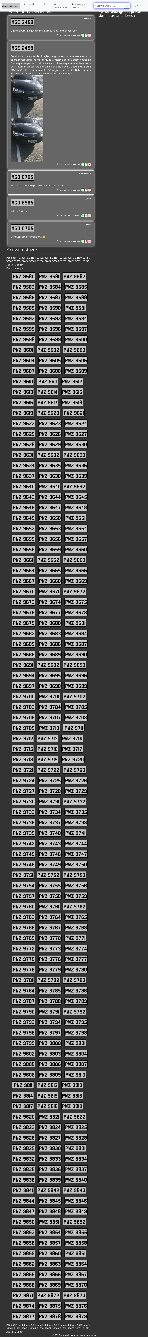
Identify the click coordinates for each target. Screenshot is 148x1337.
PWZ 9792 (74, 1011)
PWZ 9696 (76, 675)
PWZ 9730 (24, 801)
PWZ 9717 (72, 749)
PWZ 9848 (50, 1211)
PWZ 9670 (24, 591)
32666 (40, 261)
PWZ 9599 (50, 339)
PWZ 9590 (50, 308)
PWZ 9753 (74, 875)
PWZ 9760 (24, 906)
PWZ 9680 (50, 623)
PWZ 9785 (50, 990)
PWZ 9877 (24, 1316)
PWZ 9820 (24, 1117)
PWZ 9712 (23, 738)
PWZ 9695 (50, 675)
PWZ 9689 (50, 654)
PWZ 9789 (76, 1001)
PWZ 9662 (48, 560)
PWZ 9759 (76, 896)
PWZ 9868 (24, 1285)
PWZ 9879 (76, 1316)
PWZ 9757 (24, 896)
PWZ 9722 (48, 770)
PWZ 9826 (24, 1138)
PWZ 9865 (24, 1274)
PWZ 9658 (24, 549)
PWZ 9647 (50, 507)
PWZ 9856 (24, 1243)
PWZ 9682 (24, 633)
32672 (86, 261)
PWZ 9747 (76, 854)
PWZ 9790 (24, 1011)
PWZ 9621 (74, 413)
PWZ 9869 (50, 1285)
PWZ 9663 (74, 560)
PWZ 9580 (24, 276)
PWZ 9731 (49, 801)
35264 (20, 264)
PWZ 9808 (24, 1074)
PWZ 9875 (50, 1306)
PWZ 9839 (50, 1180)
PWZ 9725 (50, 780)
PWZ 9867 (76, 1274)
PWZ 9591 (75, 308)
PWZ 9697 (24, 686)
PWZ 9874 (24, 1306)
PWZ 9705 (76, 707)
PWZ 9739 (24, 833)
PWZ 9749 (50, 864)
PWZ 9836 (50, 1169)
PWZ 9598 (24, 339)
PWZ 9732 (74, 801)
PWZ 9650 (50, 518)
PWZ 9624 (76, 423)
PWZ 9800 (50, 1043)
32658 (63, 257)
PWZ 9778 (24, 969)
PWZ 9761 (49, 906)
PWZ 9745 (24, 854)
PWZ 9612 (72, 381)
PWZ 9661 (23, 560)
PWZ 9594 (76, 318)
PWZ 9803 (50, 1053)
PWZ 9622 (24, 423)
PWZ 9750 (76, 864)
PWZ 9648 (76, 507)
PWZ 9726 (76, 780)
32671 (78, 261)
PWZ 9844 (24, 1201)
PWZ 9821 (49, 1117)
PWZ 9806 (50, 1064)
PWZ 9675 (76, 602)
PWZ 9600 (76, 339)
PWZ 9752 (48, 875)
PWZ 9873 (74, 1295)
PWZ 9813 (72, 1085)
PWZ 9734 (50, 812)
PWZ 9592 (24, 318)
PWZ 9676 (24, 612)
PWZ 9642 (74, 486)
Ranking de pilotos (79, 5)
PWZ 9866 (50, 1274)
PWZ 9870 (76, 1285)
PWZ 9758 (50, 896)
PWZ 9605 (50, 360)
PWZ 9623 (50, 423)
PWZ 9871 (23, 1295)
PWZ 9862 (24, 1264)
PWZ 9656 (50, 539)
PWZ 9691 (23, 665)
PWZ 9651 (75, 518)
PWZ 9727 (24, 791)
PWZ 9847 (24, 1211)
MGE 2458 (22, 22)
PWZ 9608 (50, 371)
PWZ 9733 (24, 812)
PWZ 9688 (24, 654)
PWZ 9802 (24, 1053)
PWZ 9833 (50, 1159)
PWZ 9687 (76, 644)
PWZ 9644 (50, 497)
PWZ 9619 (23, 413)
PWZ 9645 (76, 497)
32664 (25, 261)
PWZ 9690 (76, 654)
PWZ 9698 (50, 686)
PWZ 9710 (49, 728)
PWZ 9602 (48, 350)
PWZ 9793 (24, 1022)
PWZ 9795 (76, 1022)
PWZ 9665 (50, 570)
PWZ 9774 (76, 948)
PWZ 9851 (49, 1222)
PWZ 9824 (50, 1127)
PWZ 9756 (76, 885)
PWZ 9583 (24, 287)
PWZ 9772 (24, 948)
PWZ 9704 (50, 707)
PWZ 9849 (76, 1211)
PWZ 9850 (24, 1222)
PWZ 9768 (76, 927)
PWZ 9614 (48, 392)
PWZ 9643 (24, 497)
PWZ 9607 (24, 371)
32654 (32, 257)
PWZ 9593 (50, 318)
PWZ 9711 (74, 728)
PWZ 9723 (74, 770)
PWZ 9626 (50, 434)
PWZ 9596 (50, 329)
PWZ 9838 (24, 1180)
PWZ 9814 (23, 1096)
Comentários (61, 7)
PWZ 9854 (50, 1232)
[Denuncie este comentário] (57, 35)
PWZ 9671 (49, 591)
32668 (55, 261)
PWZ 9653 (50, 528)
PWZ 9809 (50, 1074)
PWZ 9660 (76, 549)
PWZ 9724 (24, 780)
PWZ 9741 (75, 833)
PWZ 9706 (24, 717)
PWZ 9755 (50, 885)
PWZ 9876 (76, 1306)
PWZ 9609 (76, 371)
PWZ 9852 (74, 1222)
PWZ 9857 (50, 1243)
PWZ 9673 (24, 602)
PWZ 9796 (24, 1032)
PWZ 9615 (72, 392)
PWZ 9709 (24, 728)
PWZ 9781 (23, 980)
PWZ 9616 (23, 402)
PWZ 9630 (76, 444)
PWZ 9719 (48, 759)
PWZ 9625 (24, 434)
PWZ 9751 (23, 875)
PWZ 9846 (76, 1201)
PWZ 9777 (76, 959)
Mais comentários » (21, 249)
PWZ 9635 (50, 465)
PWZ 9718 (23, 759)
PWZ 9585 (76, 287)
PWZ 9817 (23, 1106)
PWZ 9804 (76, 1053)
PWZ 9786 (76, 990)
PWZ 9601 (23, 350)
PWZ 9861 (75, 1253)
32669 (63, 261)
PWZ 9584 (50, 287)
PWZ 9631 (23, 455)
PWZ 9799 (24, 1043)
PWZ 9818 (48, 1106)
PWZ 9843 (74, 1190)
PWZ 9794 (50, 1022)
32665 (32, 261)
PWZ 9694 (24, 675)
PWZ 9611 (47, 381)
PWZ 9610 (23, 381)
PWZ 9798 (76, 1032)
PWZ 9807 (76, 1064)
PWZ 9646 (24, 507)
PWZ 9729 (76, 791)
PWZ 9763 (24, 917)
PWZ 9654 (76, 528)
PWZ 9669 (76, 581)
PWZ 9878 (50, 1316)
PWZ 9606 (76, 360)
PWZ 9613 (23, 392)
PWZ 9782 (48, 980)
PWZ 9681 (75, 623)
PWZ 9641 (49, 486)
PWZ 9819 (72, 1106)
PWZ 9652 (24, 528)
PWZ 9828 (76, 1138)
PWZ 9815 (48, 1096)
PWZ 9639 (76, 476)
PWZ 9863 (50, 1264)
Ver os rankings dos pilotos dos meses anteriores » (120, 13)
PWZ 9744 (76, 843)
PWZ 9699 (76, 686)
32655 (40, 257)
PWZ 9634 (24, 465)
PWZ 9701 (49, 696)
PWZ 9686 (50, 644)
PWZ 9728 (50, 791)
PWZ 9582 (74, 276)
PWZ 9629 (50, 444)
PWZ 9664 (24, 570)
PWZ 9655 (24, 539)
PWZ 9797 (50, 1032)
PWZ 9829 (24, 1148)
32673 (9, 264)
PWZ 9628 (24, 444)
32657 (55, 257)
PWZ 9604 (24, 360)
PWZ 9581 (49, 276)
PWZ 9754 (24, 885)
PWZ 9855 (76, 1232)
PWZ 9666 (76, 570)
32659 (70, 257)
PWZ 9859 (24, 1253)
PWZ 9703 (24, 707)
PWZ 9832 (24, 1159)
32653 (25, 257)
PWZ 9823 (24, 1127)
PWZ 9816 (72, 1096)
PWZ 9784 (24, 990)
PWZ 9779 (50, 969)
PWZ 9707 (50, 717)
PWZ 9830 (50, 1148)
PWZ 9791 (49, 1011)
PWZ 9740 (50, 833)
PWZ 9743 (50, 843)
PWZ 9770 (50, 938)
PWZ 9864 (76, 1264)
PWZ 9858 (76, 1243)
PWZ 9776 (50, 959)
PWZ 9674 (50, 602)
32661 (86, 257)
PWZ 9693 (74, 665)
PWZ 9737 (50, 822)
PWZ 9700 (24, 696)
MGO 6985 (22, 202)
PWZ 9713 (48, 738)
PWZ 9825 (76, 1127)
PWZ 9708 (76, 717)
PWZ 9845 (50, 1201)
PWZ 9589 (24, 308)
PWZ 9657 (76, 539)
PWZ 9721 (23, 770)
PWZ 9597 (76, 329)
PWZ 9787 (24, 1001)
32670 (71, 261)
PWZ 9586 (24, 297)
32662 (9, 261)
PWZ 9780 (76, 969)
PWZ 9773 (50, 948)
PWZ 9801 (75, 1043)
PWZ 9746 (50, 854)
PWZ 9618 (72, 402)
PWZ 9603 (74, 350)
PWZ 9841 (23, 1190)
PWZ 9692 (48, 665)
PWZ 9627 (76, 434)
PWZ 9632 (48, 455)
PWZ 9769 (24, 938)
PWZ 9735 (76, 812)
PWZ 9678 (76, 612)
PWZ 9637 (24, 476)
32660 (78, 257)
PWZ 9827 (50, 1138)
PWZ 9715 (23, 749)
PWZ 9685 (24, 644)
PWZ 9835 (24, 1169)
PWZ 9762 (74, 906)
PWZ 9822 (74, 1117)
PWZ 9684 (76, 633)
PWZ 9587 (50, 297)
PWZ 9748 (24, 864)
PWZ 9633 (74, 455)
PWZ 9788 (50, 1001)
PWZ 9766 (24, 927)
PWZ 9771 (75, 938)
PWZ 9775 (24, 959)
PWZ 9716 (48, 749)
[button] (136, 6)
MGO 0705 (22, 177)
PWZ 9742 (24, 843)
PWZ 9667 (24, 581)
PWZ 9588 (76, 297)
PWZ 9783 (74, 980)
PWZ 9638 (50, 476)
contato (91, 1335)
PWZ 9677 (50, 612)
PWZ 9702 (74, 696)
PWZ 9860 (50, 1253)
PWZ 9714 (72, 738)
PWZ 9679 (24, 623)
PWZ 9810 (75, 1074)
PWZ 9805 (24, 1064)
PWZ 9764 (50, 917)
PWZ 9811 (23, 1085)
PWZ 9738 (76, 822)
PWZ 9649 (24, 518)
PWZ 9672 (74, 591)
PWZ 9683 (50, 633)
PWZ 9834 (76, 1159)
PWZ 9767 (50, 927)
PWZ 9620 (48, 413)
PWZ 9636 (76, 465)
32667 (48, 261)
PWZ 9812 (48, 1085)
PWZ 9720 (73, 759)
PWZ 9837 (76, 1169)
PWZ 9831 (75, 1148)
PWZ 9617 (48, 402)
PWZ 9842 (48, 1190)
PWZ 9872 (48, 1295)
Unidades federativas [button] (37, 4)
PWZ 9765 (76, 917)
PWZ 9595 (24, 329)
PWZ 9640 (24, 486)
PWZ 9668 (50, 581)
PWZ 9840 (76, 1180)
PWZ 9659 (50, 549)
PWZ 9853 (24, 1232)
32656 (48, 257)
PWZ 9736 (24, 822)
